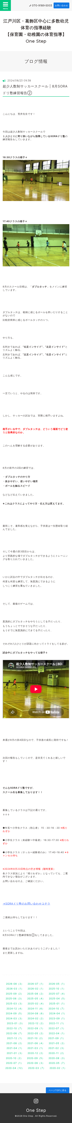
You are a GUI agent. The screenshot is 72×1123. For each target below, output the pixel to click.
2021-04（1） (15, 1048)
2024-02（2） (36, 1018)
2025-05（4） (36, 998)
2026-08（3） (15, 983)
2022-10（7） (15, 1028)
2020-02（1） (58, 1068)
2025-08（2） (36, 993)
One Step (36, 1110)
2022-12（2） (36, 1023)
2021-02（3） (56, 1048)
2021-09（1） (56, 1038)
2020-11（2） (57, 1053)
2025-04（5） (57, 998)
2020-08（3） (57, 1058)
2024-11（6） (36, 1008)
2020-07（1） (14, 1063)
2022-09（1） (36, 1028)
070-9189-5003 (42, 5)
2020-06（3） (36, 1063)
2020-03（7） (37, 1068)
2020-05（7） (57, 1063)
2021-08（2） (14, 1043)
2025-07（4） (57, 993)
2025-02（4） (36, 1003)
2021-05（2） (57, 1043)
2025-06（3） (14, 998)
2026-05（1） (57, 983)
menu (5, 9)
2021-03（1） (35, 1048)
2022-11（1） (57, 1023)
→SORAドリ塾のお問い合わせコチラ (26, 903)
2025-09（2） (14, 993)
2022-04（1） (57, 1033)
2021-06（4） (36, 1043)
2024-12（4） (15, 1008)
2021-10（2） (35, 1038)
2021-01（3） (15, 1053)
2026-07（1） (36, 983)
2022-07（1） (57, 1028)
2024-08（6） (36, 1013)
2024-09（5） (14, 1013)
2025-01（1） (57, 1003)
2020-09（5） (36, 1058)
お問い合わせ (61, 5)
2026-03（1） (15, 988)
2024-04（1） (57, 1013)
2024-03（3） (15, 1018)
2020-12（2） (36, 1053)
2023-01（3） (15, 1023)
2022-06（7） (14, 1033)
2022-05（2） (36, 1033)
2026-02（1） (36, 988)
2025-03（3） (15, 1003)
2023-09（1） (57, 1018)
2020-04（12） (14, 1068)
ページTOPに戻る (57, 1090)
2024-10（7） (57, 1008)
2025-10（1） (57, 988)
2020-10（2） (14, 1058)
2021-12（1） (15, 1038)
